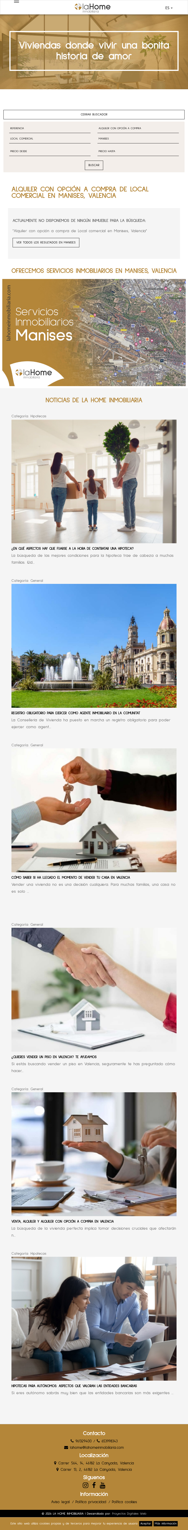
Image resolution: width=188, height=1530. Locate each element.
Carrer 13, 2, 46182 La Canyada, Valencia (95, 1470)
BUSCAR (94, 165)
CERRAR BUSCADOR (94, 114)
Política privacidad (90, 1502)
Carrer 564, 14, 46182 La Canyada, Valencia (95, 1463)
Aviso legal (60, 1502)
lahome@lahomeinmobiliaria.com (96, 1448)
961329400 (83, 1441)
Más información (166, 1523)
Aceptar (145, 1523)
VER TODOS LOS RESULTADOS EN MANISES (46, 242)
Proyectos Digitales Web (129, 1513)
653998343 (109, 1441)
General (36, 580)
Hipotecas (38, 416)
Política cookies (124, 1502)
